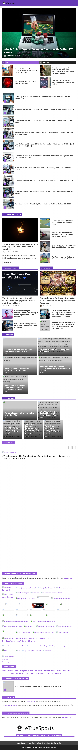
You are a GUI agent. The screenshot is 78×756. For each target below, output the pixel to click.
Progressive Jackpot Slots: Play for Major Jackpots (7, 82)
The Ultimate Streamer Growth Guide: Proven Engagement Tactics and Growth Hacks (20, 283)
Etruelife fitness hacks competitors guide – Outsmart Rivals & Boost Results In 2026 (8, 121)
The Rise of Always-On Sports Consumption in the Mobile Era (45, 258)
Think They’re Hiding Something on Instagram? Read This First (12, 431)
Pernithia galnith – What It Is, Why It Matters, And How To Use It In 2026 (8, 204)
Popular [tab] (46, 62)
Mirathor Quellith (11, 55)
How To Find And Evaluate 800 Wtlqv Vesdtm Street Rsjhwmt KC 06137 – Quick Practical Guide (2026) (8, 145)
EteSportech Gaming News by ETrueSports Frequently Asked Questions (7, 325)
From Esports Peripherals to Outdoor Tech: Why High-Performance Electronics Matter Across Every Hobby (45, 70)
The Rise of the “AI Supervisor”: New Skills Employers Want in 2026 (18, 351)
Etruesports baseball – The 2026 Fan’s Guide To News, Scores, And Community (8, 110)
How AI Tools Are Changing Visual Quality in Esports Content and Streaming (15, 387)
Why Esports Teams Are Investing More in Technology (55, 351)
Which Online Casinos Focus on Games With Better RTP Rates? (39, 33)
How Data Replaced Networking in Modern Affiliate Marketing (18, 369)
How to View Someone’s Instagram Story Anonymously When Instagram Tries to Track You (32, 429)
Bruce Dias (46, 305)
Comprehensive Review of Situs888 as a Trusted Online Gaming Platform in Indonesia (58, 283)
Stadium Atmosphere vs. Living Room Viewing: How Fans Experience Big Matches (20, 230)
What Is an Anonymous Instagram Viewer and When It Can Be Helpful (52, 430)
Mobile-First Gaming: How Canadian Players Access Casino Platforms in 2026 (7, 70)
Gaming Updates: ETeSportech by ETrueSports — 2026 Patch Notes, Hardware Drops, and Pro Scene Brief (45, 325)
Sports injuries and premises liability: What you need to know (45, 223)
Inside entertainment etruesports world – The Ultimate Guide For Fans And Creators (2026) (8, 133)
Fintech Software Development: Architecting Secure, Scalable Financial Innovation (55, 368)
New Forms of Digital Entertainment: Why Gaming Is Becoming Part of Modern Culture (7, 314)
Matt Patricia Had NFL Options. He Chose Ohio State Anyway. (45, 246)
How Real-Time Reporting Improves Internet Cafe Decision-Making (45, 82)
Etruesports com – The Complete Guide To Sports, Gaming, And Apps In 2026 (8, 180)
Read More (7, 262)
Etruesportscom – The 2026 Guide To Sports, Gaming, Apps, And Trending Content (8, 169)
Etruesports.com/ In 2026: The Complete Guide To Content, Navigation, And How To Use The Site (8, 157)
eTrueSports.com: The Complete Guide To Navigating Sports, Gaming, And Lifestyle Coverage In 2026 (36, 457)
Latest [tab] (8, 62)
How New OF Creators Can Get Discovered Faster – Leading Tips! (48, 413)
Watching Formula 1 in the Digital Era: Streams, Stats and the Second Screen (45, 234)
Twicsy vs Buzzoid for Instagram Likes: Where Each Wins (19, 414)
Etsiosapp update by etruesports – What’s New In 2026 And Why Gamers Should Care (8, 98)
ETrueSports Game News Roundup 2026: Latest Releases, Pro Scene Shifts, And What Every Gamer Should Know (45, 314)
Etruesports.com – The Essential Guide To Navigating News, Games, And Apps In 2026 (8, 192)
